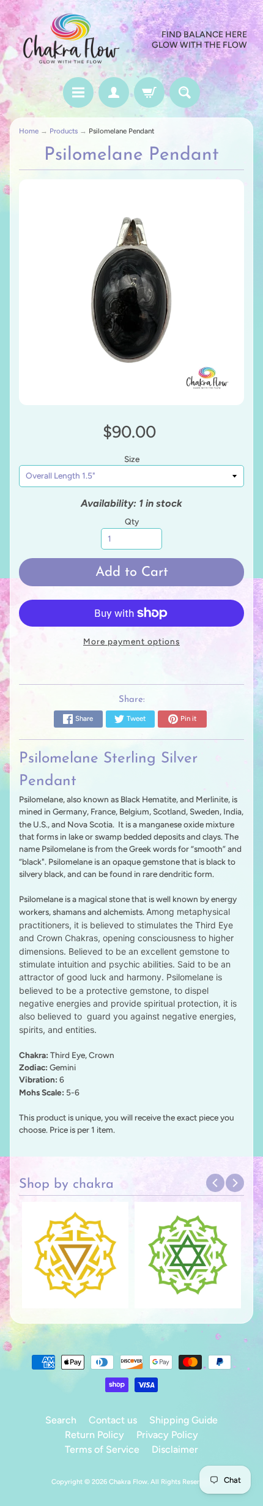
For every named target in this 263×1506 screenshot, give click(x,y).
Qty (132, 521)
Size (131, 459)
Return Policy (94, 1435)
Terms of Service (102, 1449)
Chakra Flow (128, 1481)
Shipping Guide (183, 1420)
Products (64, 131)
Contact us (113, 1420)
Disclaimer (175, 1449)
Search (60, 1420)
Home (29, 131)
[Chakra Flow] (71, 40)
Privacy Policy (167, 1435)
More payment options (131, 641)
